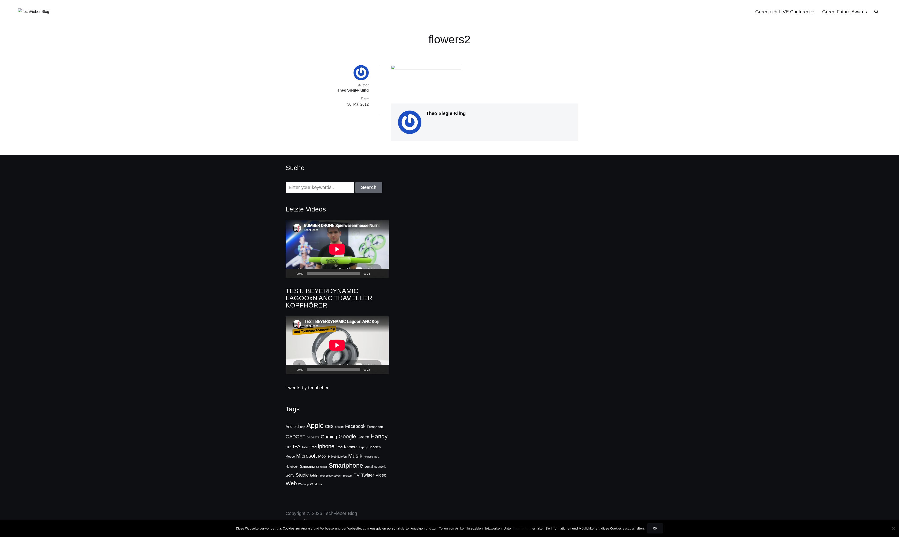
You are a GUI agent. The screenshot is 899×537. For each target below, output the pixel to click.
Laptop (363, 447)
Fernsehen (375, 427)
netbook (368, 456)
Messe (290, 456)
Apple (315, 425)
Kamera (350, 447)
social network (375, 466)
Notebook (292, 466)
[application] (337, 249)
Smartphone (346, 465)
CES (329, 426)
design (339, 427)
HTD (288, 447)
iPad (313, 447)
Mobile (324, 456)
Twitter (367, 475)
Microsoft (306, 456)
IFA (297, 446)
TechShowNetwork (330, 475)
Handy (379, 436)
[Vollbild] (382, 273)
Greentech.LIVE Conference (784, 11)
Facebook (355, 426)
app (302, 427)
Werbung (303, 484)
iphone (326, 446)
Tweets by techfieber (307, 387)
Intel (305, 447)
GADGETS (313, 437)
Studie (302, 475)
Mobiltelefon (339, 456)
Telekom (347, 475)
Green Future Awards (844, 11)
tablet (314, 475)
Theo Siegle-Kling (446, 113)
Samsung (307, 466)
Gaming (329, 436)
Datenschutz (522, 528)
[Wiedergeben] (291, 273)
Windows (316, 484)
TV (357, 475)
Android (292, 426)
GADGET (295, 436)
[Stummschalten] (375, 273)
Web (291, 483)
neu (376, 456)
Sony (290, 475)
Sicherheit (321, 466)
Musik (355, 456)
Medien (375, 447)
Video (381, 475)
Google (347, 436)
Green (363, 437)
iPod (339, 447)
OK (655, 528)
